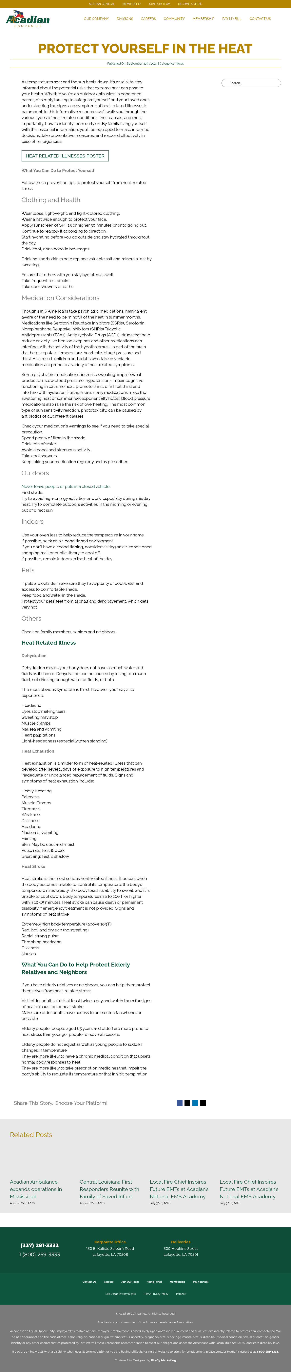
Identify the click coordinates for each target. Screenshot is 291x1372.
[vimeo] (261, 1250)
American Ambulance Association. (169, 1322)
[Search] (280, 19)
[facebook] (233, 1250)
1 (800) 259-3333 (39, 1254)
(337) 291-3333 (40, 1245)
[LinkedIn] (195, 1103)
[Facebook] (180, 1103)
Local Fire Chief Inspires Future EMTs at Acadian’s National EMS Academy (179, 1189)
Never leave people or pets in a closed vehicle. (66, 486)
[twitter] (240, 1250)
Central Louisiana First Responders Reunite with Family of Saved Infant (109, 1189)
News (180, 63)
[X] (187, 1103)
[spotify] (269, 1250)
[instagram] (247, 1250)
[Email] (203, 1103)
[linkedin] (254, 1250)
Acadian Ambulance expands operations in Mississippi (36, 1189)
